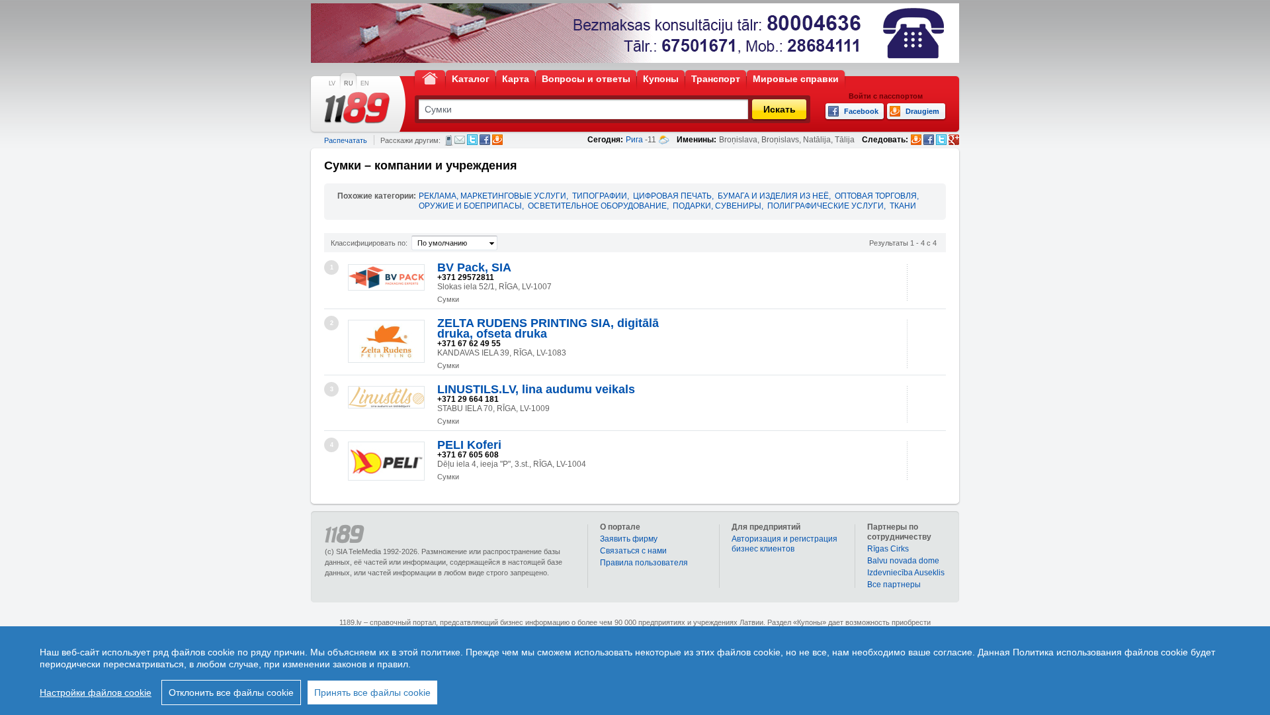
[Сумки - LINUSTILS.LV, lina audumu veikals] (386, 397)
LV (332, 83)
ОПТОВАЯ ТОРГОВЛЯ (876, 196)
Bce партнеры (894, 584)
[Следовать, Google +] (954, 139)
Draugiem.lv (497, 139)
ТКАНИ (903, 206)
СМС (448, 140)
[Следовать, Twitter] (941, 139)
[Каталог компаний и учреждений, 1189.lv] (357, 108)
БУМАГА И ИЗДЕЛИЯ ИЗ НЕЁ (773, 196)
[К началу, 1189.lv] (429, 78)
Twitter (472, 139)
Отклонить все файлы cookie (231, 692)
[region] (635, 670)
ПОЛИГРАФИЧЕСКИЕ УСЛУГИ (825, 206)
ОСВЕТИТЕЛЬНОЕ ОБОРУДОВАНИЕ (597, 206)
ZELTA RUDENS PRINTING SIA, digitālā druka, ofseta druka (548, 328)
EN (364, 83)
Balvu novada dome (903, 560)
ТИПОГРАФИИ (599, 196)
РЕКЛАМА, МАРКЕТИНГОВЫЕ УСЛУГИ (492, 196)
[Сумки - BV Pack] (386, 277)
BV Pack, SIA (474, 267)
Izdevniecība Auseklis (906, 572)
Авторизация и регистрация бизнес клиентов (784, 543)
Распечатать (345, 140)
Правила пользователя (644, 562)
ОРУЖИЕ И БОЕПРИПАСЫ (470, 206)
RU (348, 83)
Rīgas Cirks (888, 548)
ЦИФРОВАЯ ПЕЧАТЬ (672, 196)
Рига (634, 139)
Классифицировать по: (369, 243)
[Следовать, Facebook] (928, 139)
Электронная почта (459, 139)
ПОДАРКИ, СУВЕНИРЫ (717, 206)
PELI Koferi (469, 445)
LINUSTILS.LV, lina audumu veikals (536, 389)
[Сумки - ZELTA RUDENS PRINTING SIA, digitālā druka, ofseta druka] (386, 341)
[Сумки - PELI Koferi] (386, 461)
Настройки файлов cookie (95, 692)
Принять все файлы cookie (372, 692)
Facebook (485, 139)
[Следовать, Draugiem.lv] (916, 139)
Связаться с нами (633, 550)
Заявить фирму (628, 539)
